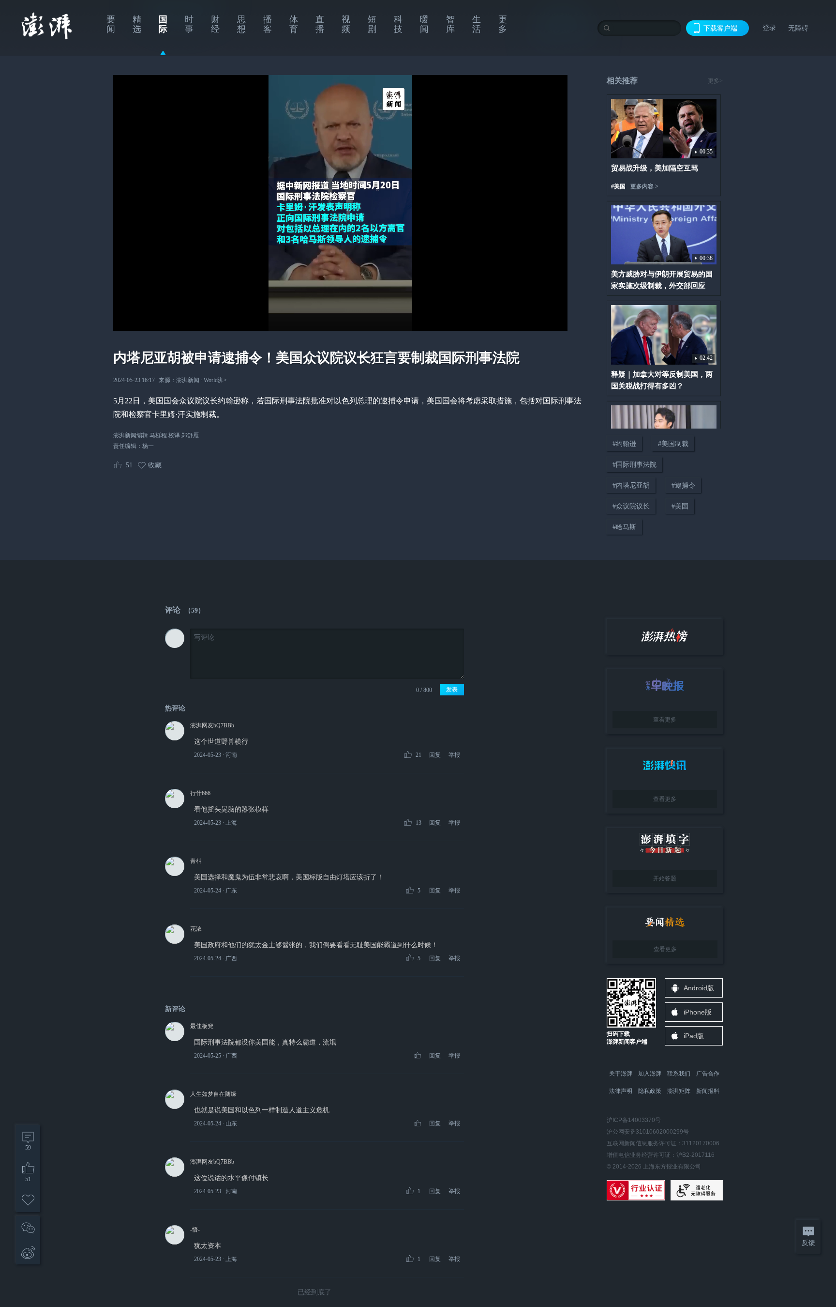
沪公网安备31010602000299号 (648, 1131)
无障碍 (798, 28)
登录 (769, 27)
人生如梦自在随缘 (213, 1094)
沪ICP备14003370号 (634, 1120)
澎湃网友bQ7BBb (212, 725)
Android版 (699, 988)
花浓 (196, 928)
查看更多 (664, 719)
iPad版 (694, 1036)
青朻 (196, 861)
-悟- (195, 1229)
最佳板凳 (201, 1026)
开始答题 (664, 878)
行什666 (200, 793)
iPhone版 (698, 1012)
